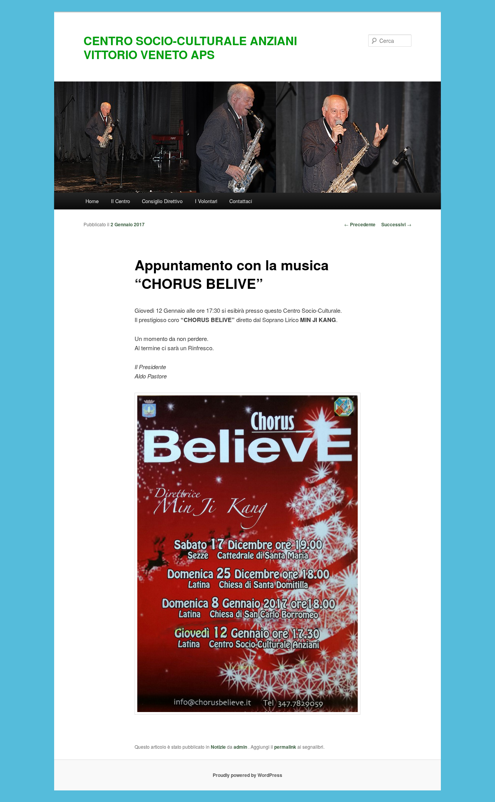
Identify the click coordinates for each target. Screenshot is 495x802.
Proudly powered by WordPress (247, 774)
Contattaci (240, 201)
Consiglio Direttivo (162, 201)
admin (241, 746)
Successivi (396, 224)
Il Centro (120, 201)
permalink (285, 746)
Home (92, 201)
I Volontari (206, 201)
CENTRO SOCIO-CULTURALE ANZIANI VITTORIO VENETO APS (190, 47)
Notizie (218, 746)
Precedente (360, 224)
